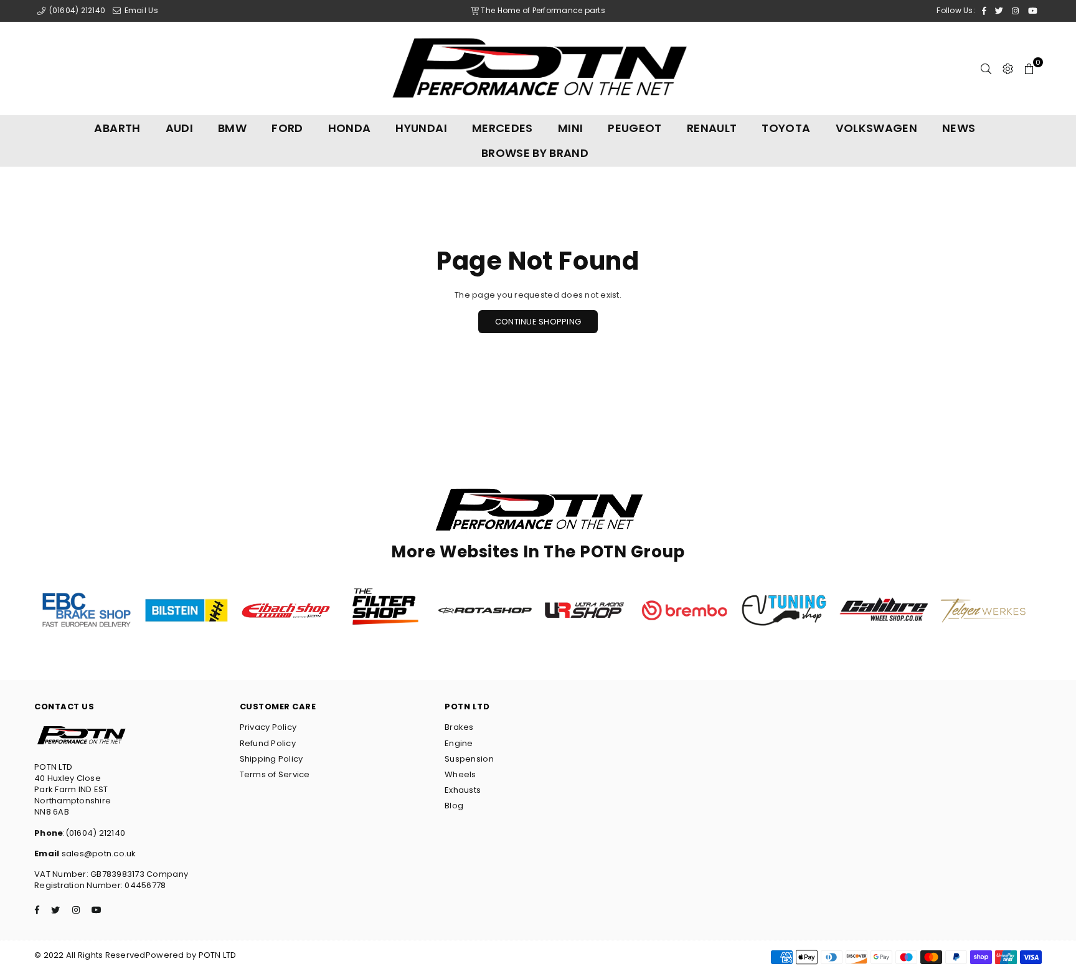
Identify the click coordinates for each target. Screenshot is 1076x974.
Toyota (786, 128)
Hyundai (421, 128)
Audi (179, 128)
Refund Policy (268, 743)
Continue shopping (538, 322)
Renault (712, 128)
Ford (287, 128)
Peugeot (635, 128)
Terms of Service (275, 774)
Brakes (459, 727)
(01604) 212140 (76, 10)
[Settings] (1008, 68)
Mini (570, 128)
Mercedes (502, 128)
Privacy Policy (268, 727)
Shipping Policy (271, 759)
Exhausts (463, 790)
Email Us (140, 10)
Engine (459, 743)
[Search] (986, 68)
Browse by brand (534, 153)
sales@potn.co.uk (97, 853)
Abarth (117, 128)
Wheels (460, 774)
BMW (232, 128)
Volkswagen (877, 128)
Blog (454, 805)
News (958, 128)
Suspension (469, 759)
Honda (349, 128)
